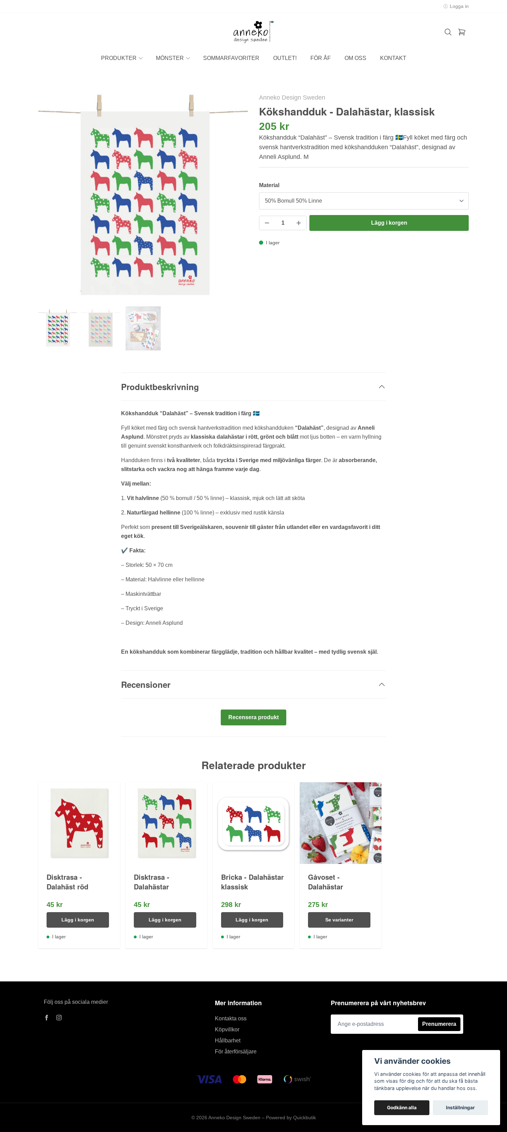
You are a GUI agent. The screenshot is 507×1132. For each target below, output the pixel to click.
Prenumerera (439, 1024)
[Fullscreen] (143, 197)
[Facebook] (46, 1017)
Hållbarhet (227, 1040)
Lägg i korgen (77, 919)
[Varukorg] (462, 32)
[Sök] (448, 32)
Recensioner (145, 684)
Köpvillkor (227, 1029)
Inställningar (460, 1107)
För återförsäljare (236, 1051)
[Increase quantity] (298, 223)
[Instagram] (59, 1017)
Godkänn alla (402, 1107)
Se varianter (339, 919)
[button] (236, 200)
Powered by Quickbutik (291, 1117)
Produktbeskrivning (160, 386)
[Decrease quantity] (267, 223)
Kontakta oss (231, 1018)
